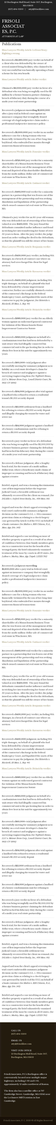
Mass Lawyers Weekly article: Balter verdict (24, 79)
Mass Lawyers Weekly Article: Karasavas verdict (26, 271)
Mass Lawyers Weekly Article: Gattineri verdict (25, 183)
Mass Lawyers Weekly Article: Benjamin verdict (26, 247)
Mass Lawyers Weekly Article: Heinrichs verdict (26, 309)
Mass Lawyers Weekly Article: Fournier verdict (25, 151)
